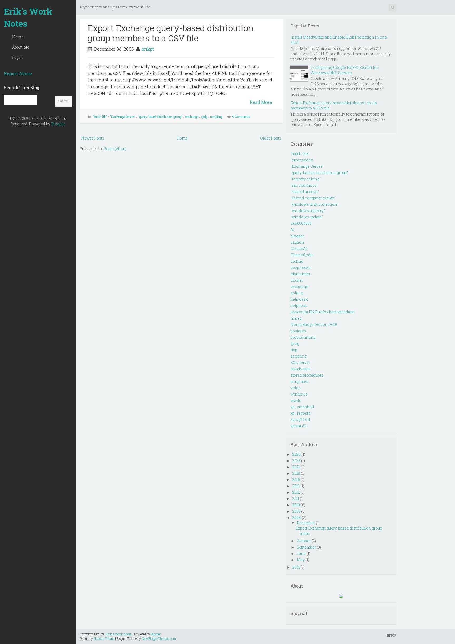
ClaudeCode (301, 254)
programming (303, 337)
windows (299, 394)
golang (296, 292)
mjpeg (295, 318)
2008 (296, 517)
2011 (295, 498)
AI (292, 229)
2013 (296, 485)
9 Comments (241, 116)
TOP (393, 635)
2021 (296, 466)
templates (299, 381)
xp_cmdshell (302, 406)
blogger (297, 235)
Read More (261, 102)
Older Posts (270, 138)
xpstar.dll (298, 425)
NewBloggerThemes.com (159, 638)
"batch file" (100, 116)
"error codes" (302, 159)
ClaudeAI (298, 248)
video (295, 387)
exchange (191, 116)
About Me (20, 47)
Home (18, 36)
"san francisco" (304, 185)
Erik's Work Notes (28, 17)
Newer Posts (92, 138)
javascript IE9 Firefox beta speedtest (322, 311)
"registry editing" (305, 178)
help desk (299, 299)
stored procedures (306, 375)
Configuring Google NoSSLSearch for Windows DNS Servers (344, 70)
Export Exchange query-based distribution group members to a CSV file (170, 33)
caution (297, 242)
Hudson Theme (104, 638)
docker (296, 280)
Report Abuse (18, 73)
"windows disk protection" (314, 204)
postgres (298, 330)
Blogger (58, 123)
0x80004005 (301, 223)
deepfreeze (300, 267)
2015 (296, 479)
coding (296, 261)
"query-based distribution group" (160, 116)
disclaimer (300, 273)
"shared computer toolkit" (313, 197)
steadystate (300, 368)
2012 (296, 492)
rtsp (293, 349)
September (306, 547)
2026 (296, 454)
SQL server (300, 362)
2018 (296, 473)
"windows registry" (307, 210)
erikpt (148, 49)
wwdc (295, 400)
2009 (296, 511)
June (301, 553)
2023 (296, 460)
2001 (296, 567)
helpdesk (298, 305)
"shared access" (304, 191)
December (306, 522)
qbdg (204, 116)
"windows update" (306, 216)
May (301, 559)
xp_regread (300, 413)
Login (17, 57)
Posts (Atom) (114, 148)
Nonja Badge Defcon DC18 (313, 324)
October (304, 540)
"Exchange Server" (122, 116)
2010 (296, 504)
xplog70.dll (300, 419)
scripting (216, 116)
